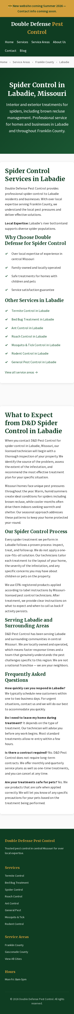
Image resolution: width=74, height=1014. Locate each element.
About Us (59, 42)
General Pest (13, 910)
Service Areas (40, 42)
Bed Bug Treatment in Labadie (33, 319)
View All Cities (13, 959)
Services (22, 42)
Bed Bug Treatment (17, 882)
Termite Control (14, 875)
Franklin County (44, 62)
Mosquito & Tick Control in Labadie (36, 345)
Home (9, 42)
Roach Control (13, 896)
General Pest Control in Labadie (34, 362)
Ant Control (12, 903)
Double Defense (37, 28)
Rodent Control (14, 924)
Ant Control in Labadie (27, 328)
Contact (10, 50)
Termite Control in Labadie (31, 311)
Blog (23, 50)
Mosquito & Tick (14, 917)
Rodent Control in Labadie (30, 353)
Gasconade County (16, 952)
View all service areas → (21, 372)
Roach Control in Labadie (29, 336)
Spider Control (14, 889)
